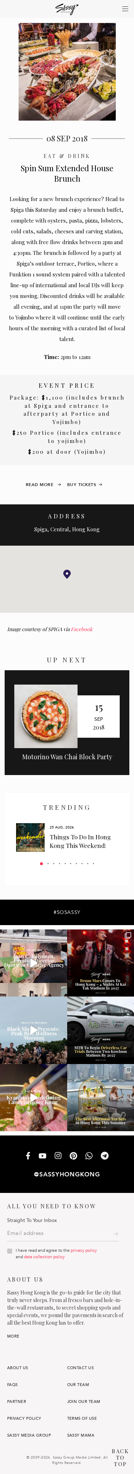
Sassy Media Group (29, 1435)
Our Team (78, 1384)
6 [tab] (70, 863)
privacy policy (84, 1250)
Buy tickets (81, 485)
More (13, 1336)
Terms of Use (82, 1418)
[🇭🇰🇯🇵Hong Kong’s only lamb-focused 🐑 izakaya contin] (33, 1098)
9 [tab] (87, 863)
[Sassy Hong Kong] (67, 9)
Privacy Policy (24, 1418)
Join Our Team (83, 1401)
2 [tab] (48, 863)
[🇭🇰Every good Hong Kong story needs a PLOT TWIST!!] (33, 963)
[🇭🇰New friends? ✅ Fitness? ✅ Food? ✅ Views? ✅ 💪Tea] (33, 1030)
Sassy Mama (81, 1435)
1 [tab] (41, 863)
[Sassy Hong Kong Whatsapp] (89, 1156)
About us (17, 1368)
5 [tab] (65, 863)
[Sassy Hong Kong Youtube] (42, 1156)
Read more (40, 485)
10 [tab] (93, 863)
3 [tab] (53, 863)
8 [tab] (82, 863)
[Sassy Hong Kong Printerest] (73, 1156)
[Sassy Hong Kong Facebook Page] (28, 1156)
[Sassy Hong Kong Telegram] (105, 1156)
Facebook (82, 629)
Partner (16, 1401)
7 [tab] (76, 863)
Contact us (80, 1368)
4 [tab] (59, 863)
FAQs (12, 1384)
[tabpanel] (67, 837)
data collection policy (44, 1257)
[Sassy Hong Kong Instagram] (58, 1156)
